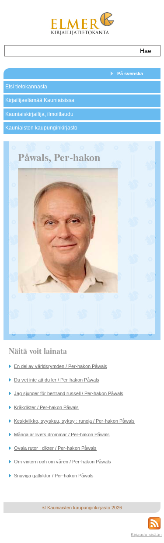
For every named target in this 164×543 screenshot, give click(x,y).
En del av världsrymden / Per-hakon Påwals (60, 366)
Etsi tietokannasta (26, 87)
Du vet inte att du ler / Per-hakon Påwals (56, 379)
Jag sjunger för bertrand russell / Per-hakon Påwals (68, 393)
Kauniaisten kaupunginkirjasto (41, 128)
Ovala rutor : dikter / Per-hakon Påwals (55, 448)
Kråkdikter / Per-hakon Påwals (46, 407)
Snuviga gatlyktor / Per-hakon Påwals (54, 475)
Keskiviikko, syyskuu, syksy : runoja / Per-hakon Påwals (74, 421)
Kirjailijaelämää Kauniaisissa (39, 100)
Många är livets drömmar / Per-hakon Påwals (62, 434)
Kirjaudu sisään (146, 534)
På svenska (130, 73)
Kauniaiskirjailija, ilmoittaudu (39, 114)
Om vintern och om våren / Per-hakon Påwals (62, 461)
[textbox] (69, 51)
